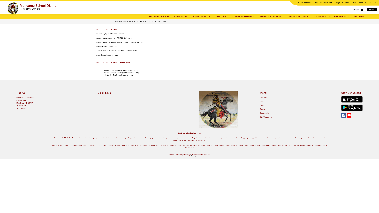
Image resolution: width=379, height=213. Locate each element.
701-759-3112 (21, 108)
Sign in (372, 10)
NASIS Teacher (304, 3)
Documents (264, 113)
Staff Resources (266, 117)
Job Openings (221, 16)
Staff (262, 101)
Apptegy (194, 156)
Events (262, 109)
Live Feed (263, 97)
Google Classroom (342, 3)
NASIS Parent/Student (323, 3)
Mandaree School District (125, 21)
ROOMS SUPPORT (181, 16)
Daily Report (360, 16)
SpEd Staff (162, 21)
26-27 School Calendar (362, 3)
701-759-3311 (21, 106)
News (262, 105)
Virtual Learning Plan (159, 16)
